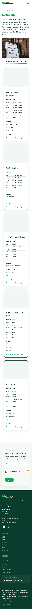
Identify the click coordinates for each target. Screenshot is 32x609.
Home (3, 10)
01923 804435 (10, 95)
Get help (4, 542)
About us (4, 539)
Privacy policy (6, 572)
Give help (4, 545)
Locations (5, 550)
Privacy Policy (6, 604)
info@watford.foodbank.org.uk (11, 522)
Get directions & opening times (13, 580)
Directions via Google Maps (14, 138)
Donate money (6, 569)
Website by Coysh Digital (9, 601)
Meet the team (6, 553)
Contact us (5, 555)
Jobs (3, 547)
